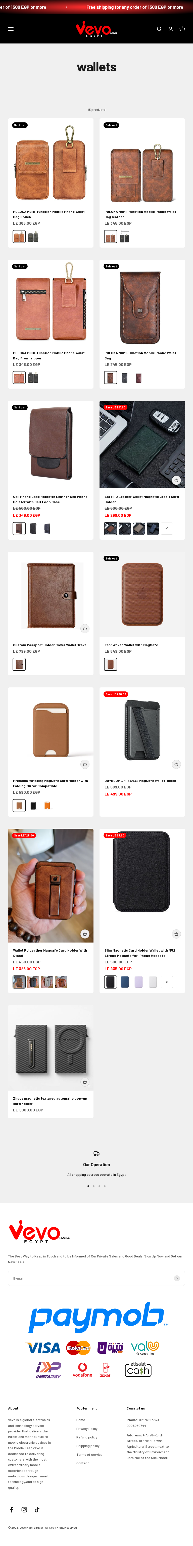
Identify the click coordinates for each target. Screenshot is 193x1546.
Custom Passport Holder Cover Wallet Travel (50, 645)
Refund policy (86, 1437)
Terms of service (89, 1454)
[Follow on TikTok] (37, 1509)
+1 (167, 981)
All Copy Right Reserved (61, 1527)
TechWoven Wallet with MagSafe (131, 645)
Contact (82, 1463)
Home (80, 1420)
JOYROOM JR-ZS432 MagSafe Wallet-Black (140, 780)
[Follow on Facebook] (11, 1509)
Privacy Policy (87, 1428)
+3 (167, 528)
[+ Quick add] (176, 480)
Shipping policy (88, 1445)
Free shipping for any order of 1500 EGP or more (122, 7)
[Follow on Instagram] (24, 1509)
